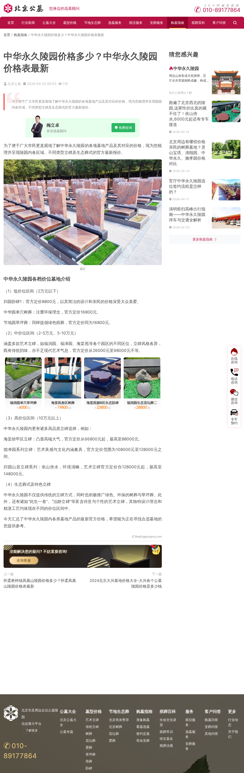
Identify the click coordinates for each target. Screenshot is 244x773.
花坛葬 (91, 740)
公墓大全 (49, 23)
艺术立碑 (92, 720)
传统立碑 (92, 727)
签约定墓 (143, 733)
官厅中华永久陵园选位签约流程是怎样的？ (187, 186)
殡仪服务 (135, 23)
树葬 (89, 733)
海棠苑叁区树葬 (63, 403)
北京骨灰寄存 (119, 720)
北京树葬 (115, 727)
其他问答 (211, 733)
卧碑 (89, 768)
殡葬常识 (166, 732)
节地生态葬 (92, 23)
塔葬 (89, 761)
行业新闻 (28, 23)
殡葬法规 (166, 745)
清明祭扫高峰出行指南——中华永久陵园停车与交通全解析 (187, 214)
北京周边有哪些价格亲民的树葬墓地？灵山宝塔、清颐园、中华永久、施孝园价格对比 (187, 152)
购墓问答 (211, 720)
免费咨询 (125, 127)
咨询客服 (24, 560)
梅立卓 (52, 125)
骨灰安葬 (143, 740)
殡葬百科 (198, 23)
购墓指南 (177, 23)
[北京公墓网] (24, 8)
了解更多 (31, 730)
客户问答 (219, 23)
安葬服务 (156, 23)
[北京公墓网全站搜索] (235, 23)
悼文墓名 (166, 738)
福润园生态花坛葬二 (142, 403)
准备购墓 (143, 720)
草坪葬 (91, 754)
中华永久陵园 (186, 68)
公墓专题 (66, 732)
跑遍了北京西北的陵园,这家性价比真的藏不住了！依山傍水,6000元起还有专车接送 (189, 113)
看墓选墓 (143, 727)
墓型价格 (69, 23)
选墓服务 (115, 23)
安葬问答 (211, 727)
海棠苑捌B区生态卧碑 (102, 403)
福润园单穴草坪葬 (23, 403)
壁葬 (89, 747)
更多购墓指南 (203, 239)
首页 (10, 23)
